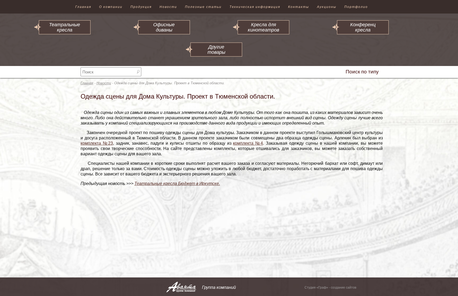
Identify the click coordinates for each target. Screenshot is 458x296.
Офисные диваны (164, 27)
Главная (83, 7)
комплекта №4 (248, 143)
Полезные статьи (203, 7)
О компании (110, 7)
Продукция (141, 7)
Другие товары (216, 49)
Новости (168, 7)
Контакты (298, 7)
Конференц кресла (363, 27)
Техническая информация (255, 7)
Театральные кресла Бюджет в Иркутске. (177, 183)
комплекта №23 (97, 143)
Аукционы (326, 7)
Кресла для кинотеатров (263, 27)
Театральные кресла (64, 27)
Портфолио (356, 7)
